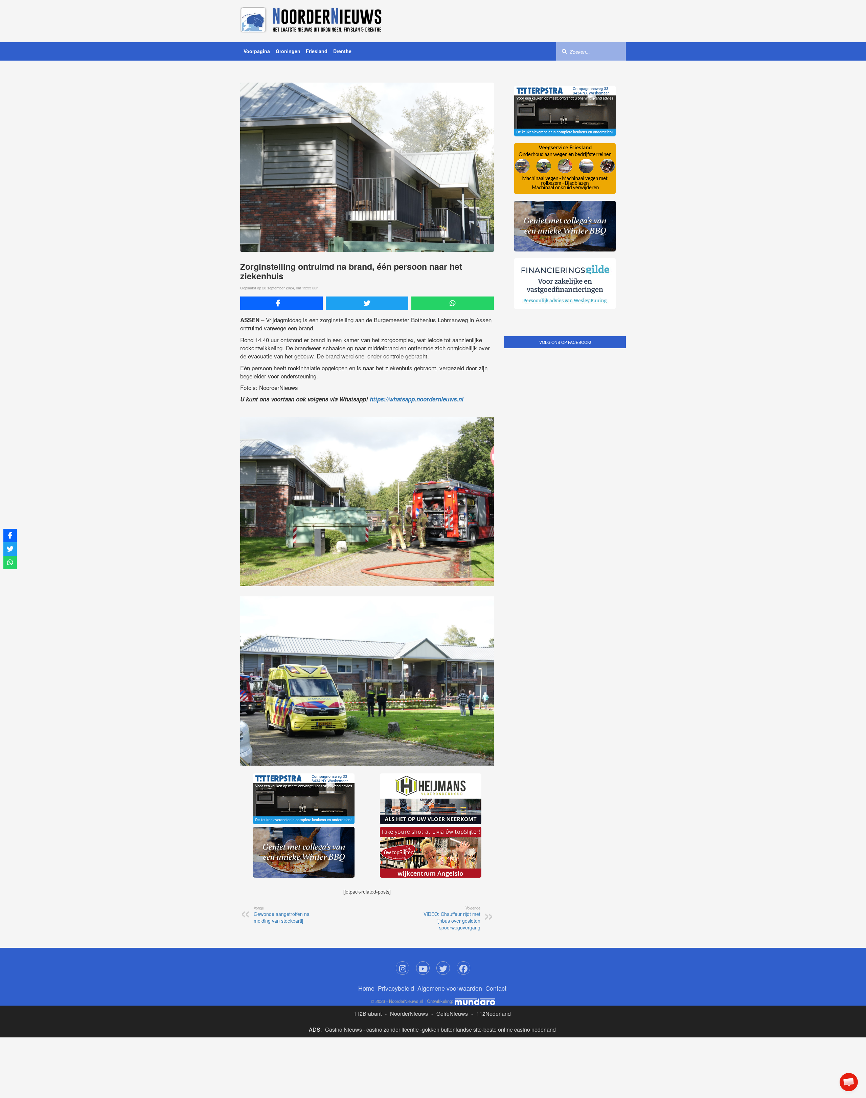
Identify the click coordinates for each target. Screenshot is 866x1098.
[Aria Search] (564, 51)
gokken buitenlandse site (452, 1029)
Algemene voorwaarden (449, 988)
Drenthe (342, 51)
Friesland (316, 51)
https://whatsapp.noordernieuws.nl (416, 399)
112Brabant (368, 1013)
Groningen (288, 51)
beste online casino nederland (519, 1029)
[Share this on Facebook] (281, 303)
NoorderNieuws (409, 1013)
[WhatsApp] (452, 303)
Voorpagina (257, 51)
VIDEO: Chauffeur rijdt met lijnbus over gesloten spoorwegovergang (452, 918)
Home (366, 988)
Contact (495, 988)
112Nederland (493, 1013)
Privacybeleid (396, 988)
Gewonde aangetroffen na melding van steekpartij (282, 914)
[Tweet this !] (367, 303)
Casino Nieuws (343, 1029)
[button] (849, 1082)
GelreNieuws (452, 1013)
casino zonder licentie (392, 1029)
